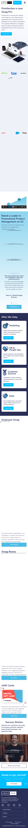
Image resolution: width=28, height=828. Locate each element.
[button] (11, 303)
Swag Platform (7, 809)
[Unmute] (22, 207)
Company (5, 813)
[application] (14, 201)
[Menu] (25, 2)
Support (5, 816)
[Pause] (3, 207)
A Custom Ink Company (19, 826)
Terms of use (18, 822)
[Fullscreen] (24, 207)
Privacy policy (10, 822)
